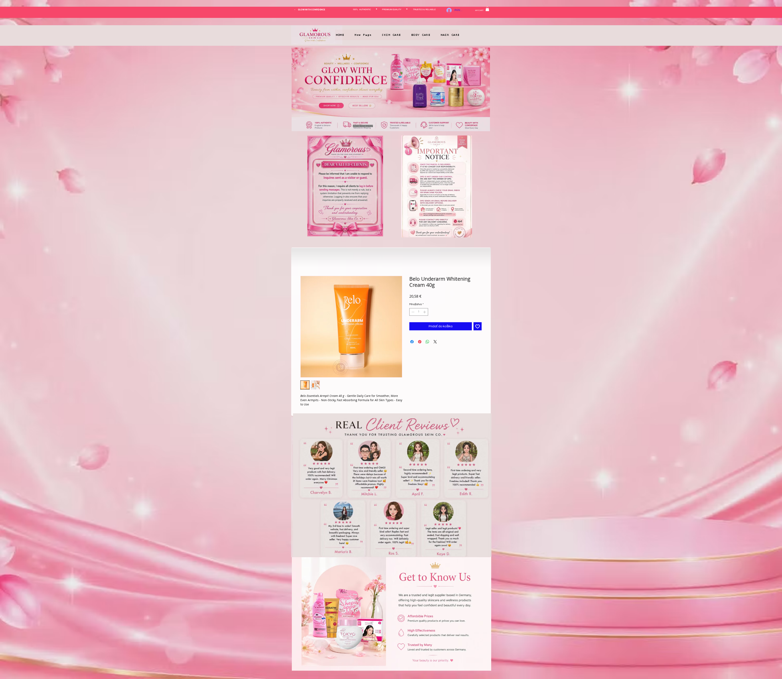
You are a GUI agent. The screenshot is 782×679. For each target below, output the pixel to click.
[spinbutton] (418, 313)
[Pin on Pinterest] (419, 342)
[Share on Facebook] (412, 342)
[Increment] (424, 313)
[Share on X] (435, 342)
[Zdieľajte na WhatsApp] (427, 342)
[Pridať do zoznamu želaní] (477, 327)
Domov (305, 262)
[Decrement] (412, 313)
